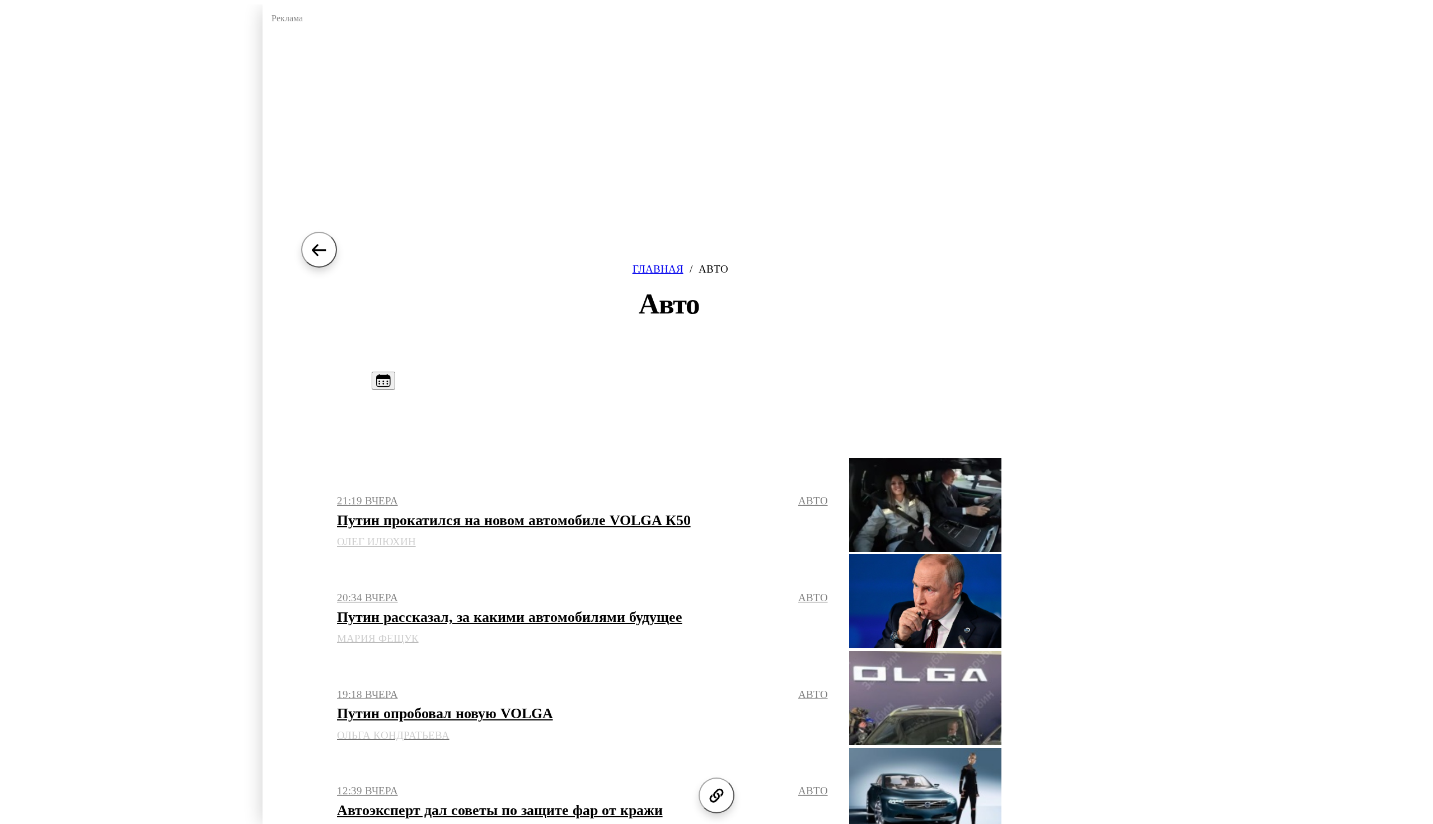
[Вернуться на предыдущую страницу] (319, 250)
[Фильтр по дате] (383, 381)
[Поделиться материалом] (716, 795)
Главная (658, 269)
